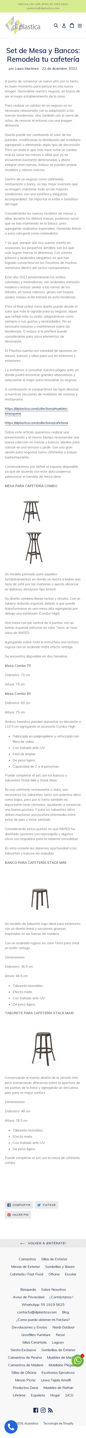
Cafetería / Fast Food (26, 1274)
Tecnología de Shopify (58, 1423)
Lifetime (19, 1395)
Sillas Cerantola (34, 1342)
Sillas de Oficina (23, 1372)
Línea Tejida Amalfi (56, 1380)
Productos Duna (25, 1387)
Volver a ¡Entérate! (46, 1243)
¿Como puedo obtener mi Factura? (43, 1319)
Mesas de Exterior (25, 1266)
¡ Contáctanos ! (61, 1297)
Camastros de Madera (25, 1365)
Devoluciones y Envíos (29, 1327)
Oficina (54, 1274)
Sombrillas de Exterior (58, 1350)
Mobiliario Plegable (63, 1365)
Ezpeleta (38, 1395)
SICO (69, 1395)
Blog (65, 1312)
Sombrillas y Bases (60, 1266)
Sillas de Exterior (54, 1259)
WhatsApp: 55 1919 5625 (43, 1304)
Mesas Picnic (25, 1380)
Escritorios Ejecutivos (58, 1372)
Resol (60, 1334)
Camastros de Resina (25, 1357)
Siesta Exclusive (23, 1350)
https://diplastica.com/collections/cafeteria (36, 423)
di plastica (31, 1423)
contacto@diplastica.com (37, 1312)
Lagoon (58, 1342)
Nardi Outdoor (63, 1327)
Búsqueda (28, 1289)
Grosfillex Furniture (35, 1334)
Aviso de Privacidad (28, 1297)
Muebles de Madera (62, 1357)
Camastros (27, 1259)
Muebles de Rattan (58, 1387)
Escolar (70, 1274)
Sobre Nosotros (53, 1289)
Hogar (55, 1395)
